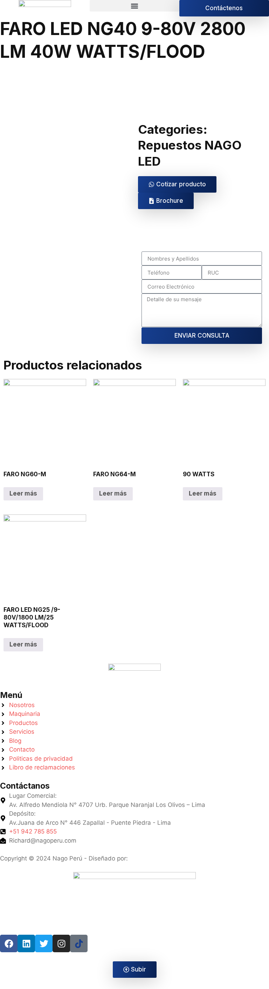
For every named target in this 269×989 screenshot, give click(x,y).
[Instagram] (61, 943)
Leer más (23, 493)
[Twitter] (44, 943)
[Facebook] (9, 943)
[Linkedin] (26, 943)
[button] (134, 6)
